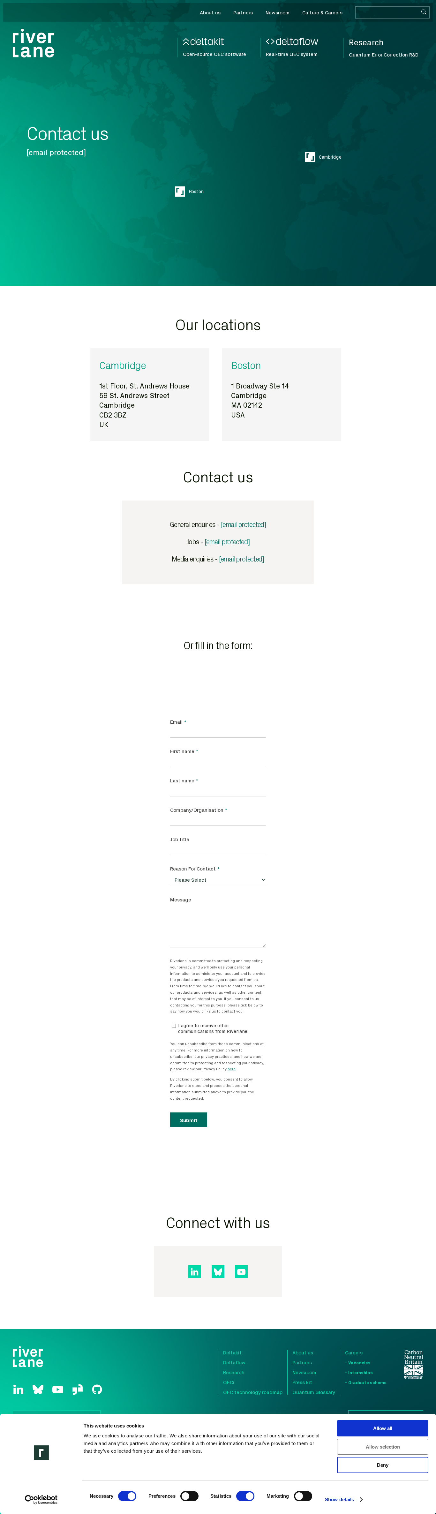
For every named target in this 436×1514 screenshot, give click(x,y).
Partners (302, 1362)
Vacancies (359, 1363)
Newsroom (304, 1372)
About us (302, 1352)
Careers (354, 1352)
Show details (339, 1499)
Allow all (382, 1428)
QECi (228, 1382)
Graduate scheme (367, 1382)
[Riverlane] (33, 43)
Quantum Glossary (313, 1392)
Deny (382, 1465)
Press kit (302, 1382)
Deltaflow (234, 1362)
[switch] (189, 1496)
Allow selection (383, 1447)
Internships (360, 1372)
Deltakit (232, 1352)
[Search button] (423, 13)
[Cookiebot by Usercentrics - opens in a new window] (41, 1499)
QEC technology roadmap (252, 1392)
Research (233, 1372)
